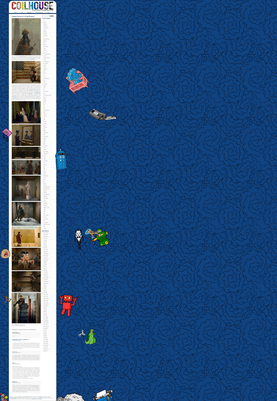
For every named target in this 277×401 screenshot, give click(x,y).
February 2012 (45, 249)
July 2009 (44, 307)
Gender (44, 102)
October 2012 (45, 234)
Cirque (44, 48)
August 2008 (45, 328)
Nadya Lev (17, 324)
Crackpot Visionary (46, 57)
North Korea (45, 145)
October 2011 (45, 257)
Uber (44, 213)
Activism (44, 22)
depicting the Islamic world (34, 90)
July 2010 (44, 285)
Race (44, 168)
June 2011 (45, 264)
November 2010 (45, 277)
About (15, 12)
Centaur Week (45, 46)
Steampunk (45, 196)
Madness (44, 125)
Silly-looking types (46, 194)
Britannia (44, 44)
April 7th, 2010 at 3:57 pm (16, 382)
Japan (44, 117)
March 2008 (45, 337)
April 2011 (45, 268)
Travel (44, 211)
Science (44, 183)
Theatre (44, 209)
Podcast (44, 155)
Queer (44, 166)
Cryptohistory (45, 63)
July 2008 (44, 330)
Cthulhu (44, 65)
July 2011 (44, 262)
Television (45, 205)
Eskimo (13, 96)
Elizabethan (15, 97)
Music (24, 325)
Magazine (29, 12)
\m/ (43, 20)
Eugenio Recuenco (23, 56)
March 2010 (45, 292)
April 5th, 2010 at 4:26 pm (16, 333)
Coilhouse (45, 50)
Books (44, 42)
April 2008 (45, 335)
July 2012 (44, 240)
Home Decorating (46, 110)
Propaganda (45, 160)
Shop (48, 12)
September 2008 (46, 326)
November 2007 (45, 345)
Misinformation (45, 136)
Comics (44, 52)
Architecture (45, 35)
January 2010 (45, 296)
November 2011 (45, 255)
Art (16, 325)
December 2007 (45, 343)
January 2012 (45, 251)
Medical (44, 130)
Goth (44, 104)
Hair (44, 108)
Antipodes (45, 33)
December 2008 (45, 320)
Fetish (44, 87)
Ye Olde (44, 228)
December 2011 (45, 253)
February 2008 (45, 339)
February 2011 (45, 272)
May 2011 (44, 266)
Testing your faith (46, 207)
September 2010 (46, 281)
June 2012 (45, 242)
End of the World (46, 78)
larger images (32, 58)
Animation (45, 31)
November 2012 (45, 232)
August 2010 (45, 283)
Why (44, 226)
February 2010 (45, 294)
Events (44, 80)
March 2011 (45, 270)
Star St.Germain (26, 396)
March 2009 (45, 315)
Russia (44, 179)
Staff (22, 12)
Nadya (13, 381)
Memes (44, 134)
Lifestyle (44, 123)
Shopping (45, 192)
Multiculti (21, 325)
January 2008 (45, 341)
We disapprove (45, 222)
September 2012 (46, 236)
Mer (13, 363)
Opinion (44, 149)
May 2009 (44, 311)
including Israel (30, 93)
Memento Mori (45, 132)
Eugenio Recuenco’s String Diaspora (23, 16)
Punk (44, 162)
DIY (44, 74)
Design (44, 72)
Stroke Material (45, 198)
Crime (44, 59)
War (44, 220)
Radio (44, 170)
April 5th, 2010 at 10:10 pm (16, 340)
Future (44, 97)
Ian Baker (40, 396)
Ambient (44, 29)
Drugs (44, 76)
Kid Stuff (44, 121)
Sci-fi (44, 181)
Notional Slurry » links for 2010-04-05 (20, 339)
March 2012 (45, 247)
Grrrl (44, 106)
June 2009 (45, 309)
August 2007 (45, 350)
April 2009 (45, 313)
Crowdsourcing (46, 61)
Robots (44, 177)
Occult (44, 147)
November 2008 (45, 322)
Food (44, 93)
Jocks (44, 119)
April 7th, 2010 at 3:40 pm (16, 352)
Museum (44, 140)
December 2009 (45, 298)
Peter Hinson (15, 332)
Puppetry (44, 164)
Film (44, 89)
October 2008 (45, 324)
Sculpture (45, 185)
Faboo (44, 82)
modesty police (38, 92)
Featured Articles (39, 12)
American (36, 93)
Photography (45, 153)
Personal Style (45, 151)
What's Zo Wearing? (46, 224)
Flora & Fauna (45, 91)
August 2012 (45, 238)
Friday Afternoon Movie (47, 95)
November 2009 (45, 300)
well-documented (36, 386)
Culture (18, 325)
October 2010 (45, 279)
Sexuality (44, 190)
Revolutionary (45, 175)
